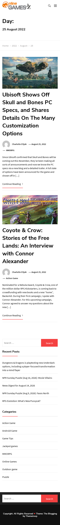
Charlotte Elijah (19, 144)
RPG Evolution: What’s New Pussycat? (21, 400)
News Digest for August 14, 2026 (18, 385)
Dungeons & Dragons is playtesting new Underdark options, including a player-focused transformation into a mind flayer (28, 366)
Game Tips (7, 438)
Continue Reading (11, 183)
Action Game (12, 278)
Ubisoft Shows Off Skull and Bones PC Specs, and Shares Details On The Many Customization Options (28, 114)
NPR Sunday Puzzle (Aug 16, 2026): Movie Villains (27, 377)
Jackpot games (10, 446)
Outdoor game (9, 469)
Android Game (9, 430)
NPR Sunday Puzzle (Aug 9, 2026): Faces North (25, 393)
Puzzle (5, 476)
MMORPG (10, 150)
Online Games (9, 461)
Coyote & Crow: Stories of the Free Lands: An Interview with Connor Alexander (27, 246)
